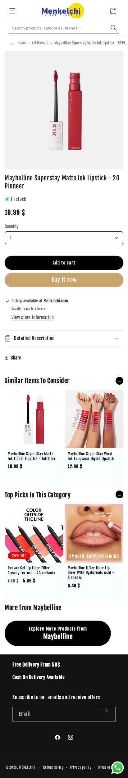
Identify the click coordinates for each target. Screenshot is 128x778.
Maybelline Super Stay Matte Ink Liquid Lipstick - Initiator (32, 456)
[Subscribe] (108, 714)
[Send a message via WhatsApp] (117, 767)
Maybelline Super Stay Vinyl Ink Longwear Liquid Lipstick (91, 456)
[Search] (113, 27)
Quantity (12, 226)
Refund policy (53, 767)
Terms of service (110, 767)
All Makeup (40, 43)
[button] (12, 11)
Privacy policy (81, 767)
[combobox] (64, 27)
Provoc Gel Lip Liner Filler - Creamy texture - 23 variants (31, 570)
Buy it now (64, 279)
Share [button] (16, 357)
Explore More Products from (58, 633)
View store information (32, 317)
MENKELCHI (27, 767)
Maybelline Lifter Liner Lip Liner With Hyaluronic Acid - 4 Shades (91, 573)
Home (22, 43)
